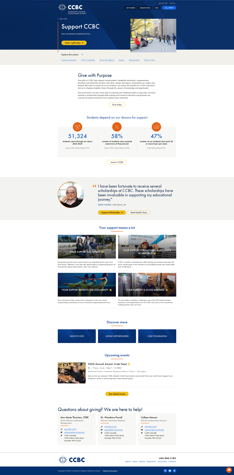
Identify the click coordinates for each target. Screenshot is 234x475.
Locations (162, 461)
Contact (172, 461)
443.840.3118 (70, 429)
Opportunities (134, 60)
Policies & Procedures (110, 471)
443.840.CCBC (167, 458)
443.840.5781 (151, 426)
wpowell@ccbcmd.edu (113, 429)
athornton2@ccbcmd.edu (74, 432)
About (128, 461)
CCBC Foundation (88, 60)
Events (142, 461)
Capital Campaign (68, 60)
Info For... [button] (173, 3)
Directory (151, 461)
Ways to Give (149, 60)
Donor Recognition (107, 60)
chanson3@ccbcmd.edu (154, 429)
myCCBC (164, 3)
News (135, 461)
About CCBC (63, 19)
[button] (169, 8)
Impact (121, 60)
